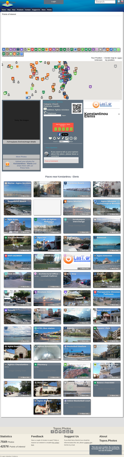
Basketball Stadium (76, 346)
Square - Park (103, 328)
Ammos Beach (15, 328)
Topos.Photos (62, 428)
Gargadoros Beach (17, 201)
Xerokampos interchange (79, 220)
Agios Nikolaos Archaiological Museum (108, 202)
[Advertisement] (62, 30)
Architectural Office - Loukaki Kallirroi (49, 275)
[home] (8, 7)
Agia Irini (41, 238)
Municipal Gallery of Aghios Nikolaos (79, 384)
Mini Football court (46, 256)
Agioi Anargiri (103, 310)
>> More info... (25, 196)
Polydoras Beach (75, 183)
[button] (62, 78)
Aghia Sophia (14, 346)
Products (20, 10)
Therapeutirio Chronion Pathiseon (108, 293)
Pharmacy (42, 365)
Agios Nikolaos (74, 201)
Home (4, 10)
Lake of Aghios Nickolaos (49, 220)
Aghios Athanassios (47, 346)
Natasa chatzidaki (105, 383)
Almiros (101, 274)
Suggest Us (36, 10)
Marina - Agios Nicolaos (19, 183)
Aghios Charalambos (18, 365)
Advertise (8, 456)
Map (9, 10)
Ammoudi (101, 238)
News (44, 10)
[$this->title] (102, 107)
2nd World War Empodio (79, 366)
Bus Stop (71, 274)
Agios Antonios (104, 256)
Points (49, 10)
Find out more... (105, 454)
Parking (71, 238)
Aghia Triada (103, 183)
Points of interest (17, 446)
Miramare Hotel (44, 292)
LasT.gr (70, 256)
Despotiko (42, 383)
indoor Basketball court (78, 401)
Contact (27, 10)
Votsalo (11, 310)
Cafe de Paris (73, 292)
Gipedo (70, 328)
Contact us (15, 456)
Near (13, 10)
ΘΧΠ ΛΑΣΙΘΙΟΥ (15, 256)
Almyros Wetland (16, 238)
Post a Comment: (51, 161)
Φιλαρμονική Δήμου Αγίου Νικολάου (108, 366)
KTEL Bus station (46, 328)
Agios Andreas (44, 401)
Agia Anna (13, 219)
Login (3, 456)
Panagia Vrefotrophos (48, 183)
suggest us (87, 442)
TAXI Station (14, 274)
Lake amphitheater (106, 219)
